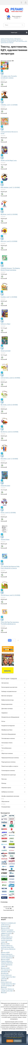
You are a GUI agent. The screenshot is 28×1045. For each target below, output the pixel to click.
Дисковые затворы (7, 708)
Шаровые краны (6, 787)
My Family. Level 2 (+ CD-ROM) (9, 404)
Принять (10, 1040)
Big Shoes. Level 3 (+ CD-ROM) (9, 214)
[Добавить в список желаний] (2, 70)
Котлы (3, 721)
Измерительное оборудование (10, 717)
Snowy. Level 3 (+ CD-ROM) (8, 512)
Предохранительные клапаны (10, 757)
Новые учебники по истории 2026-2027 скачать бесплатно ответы (6, 939)
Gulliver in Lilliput (5, 324)
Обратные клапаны (7, 753)
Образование (5, 801)
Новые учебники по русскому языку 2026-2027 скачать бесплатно (8, 947)
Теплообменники (6, 748)
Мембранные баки (6, 730)
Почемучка (4, 973)
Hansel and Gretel (5, 351)
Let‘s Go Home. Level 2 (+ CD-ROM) (10, 378)
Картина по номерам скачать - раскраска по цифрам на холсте (8, 931)
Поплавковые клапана (8, 738)
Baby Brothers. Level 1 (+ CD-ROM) (10, 187)
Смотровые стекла (6, 742)
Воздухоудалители (6, 704)
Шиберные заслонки (7, 792)
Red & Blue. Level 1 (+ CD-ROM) (9, 458)
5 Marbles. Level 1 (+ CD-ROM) (9, 105)
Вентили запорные (6, 695)
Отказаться (17, 1040)
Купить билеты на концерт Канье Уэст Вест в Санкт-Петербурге (8, 983)
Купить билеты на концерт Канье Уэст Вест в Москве (8, 976)
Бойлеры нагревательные (8, 691)
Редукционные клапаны (8, 762)
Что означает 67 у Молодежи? (6, 970)
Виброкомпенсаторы (7, 700)
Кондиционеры (5, 807)
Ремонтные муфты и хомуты (9, 766)
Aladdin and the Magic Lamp (9, 160)
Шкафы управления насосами (10, 796)
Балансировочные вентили (9, 687)
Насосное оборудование (8, 734)
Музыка (3, 980)
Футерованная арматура (8, 775)
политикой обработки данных (14, 1037)
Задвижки (4, 713)
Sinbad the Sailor (5, 485)
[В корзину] (2, 84)
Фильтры (4, 779)
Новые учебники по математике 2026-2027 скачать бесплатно (7, 956)
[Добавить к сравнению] (2, 73)
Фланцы (3, 783)
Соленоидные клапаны (8, 770)
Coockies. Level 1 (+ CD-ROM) (9, 297)
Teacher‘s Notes (5, 539)
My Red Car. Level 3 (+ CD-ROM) (9, 431)
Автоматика (5, 683)
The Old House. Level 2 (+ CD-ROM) (10, 595)
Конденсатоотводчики (8, 725)
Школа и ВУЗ (5, 928)
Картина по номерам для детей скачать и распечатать (8, 924)
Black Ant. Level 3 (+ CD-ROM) (9, 241)
